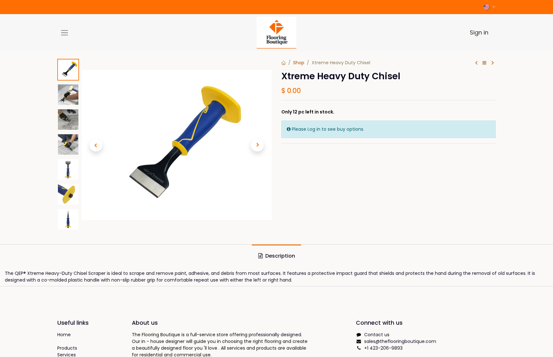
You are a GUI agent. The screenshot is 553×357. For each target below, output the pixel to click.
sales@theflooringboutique (400, 341)
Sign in (479, 32)
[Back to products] (484, 63)
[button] (96, 145)
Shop (298, 62)
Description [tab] (279, 256)
